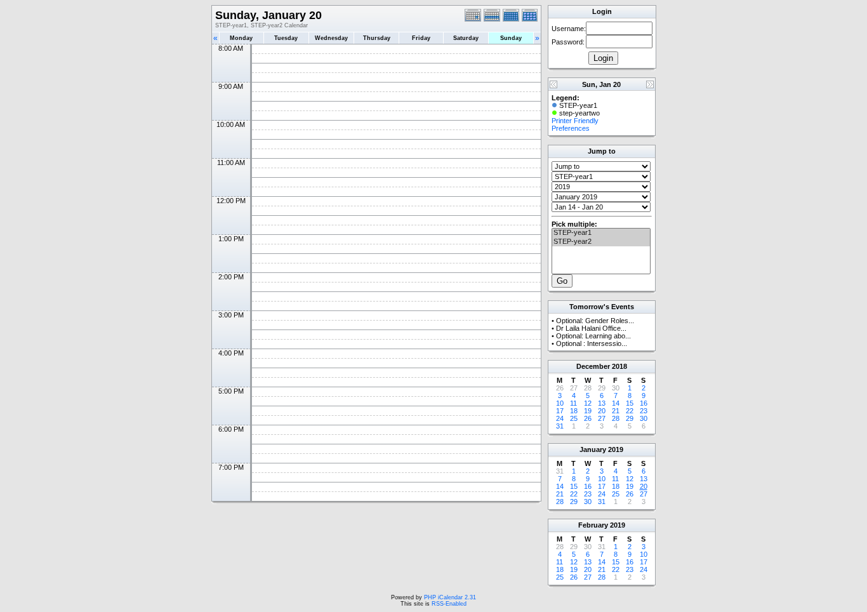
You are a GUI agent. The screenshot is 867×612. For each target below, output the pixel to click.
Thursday (376, 38)
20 (602, 411)
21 (615, 411)
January (592, 449)
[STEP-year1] (601, 233)
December (593, 366)
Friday (421, 38)
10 (560, 403)
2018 (619, 366)
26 (588, 418)
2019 (615, 449)
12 (588, 403)
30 (643, 418)
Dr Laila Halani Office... (591, 328)
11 (573, 403)
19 (588, 411)
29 (629, 418)
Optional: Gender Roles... (595, 320)
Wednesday (331, 38)
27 (602, 418)
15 (629, 403)
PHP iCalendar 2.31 (450, 597)
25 (574, 418)
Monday (241, 38)
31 (560, 426)
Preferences (571, 128)
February (593, 525)
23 (643, 411)
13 (602, 403)
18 (574, 411)
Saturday (466, 38)
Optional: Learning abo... (593, 336)
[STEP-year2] (601, 241)
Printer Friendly (575, 120)
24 (560, 418)
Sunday (511, 38)
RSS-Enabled (449, 604)
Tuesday (286, 38)
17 (560, 411)
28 (615, 418)
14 (615, 403)
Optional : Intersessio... (591, 343)
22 (629, 411)
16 (643, 403)
